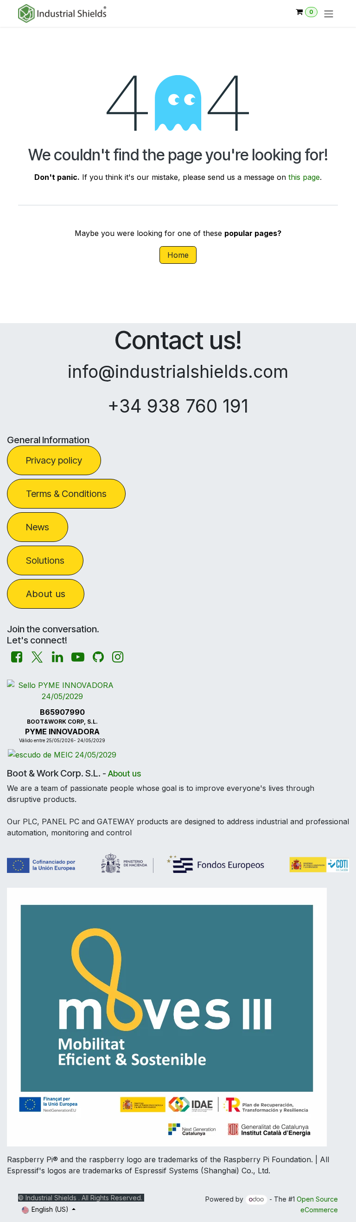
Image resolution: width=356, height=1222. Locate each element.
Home (178, 255)
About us (45, 593)
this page (304, 177)
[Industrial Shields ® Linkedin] (57, 657)
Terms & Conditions (66, 493)
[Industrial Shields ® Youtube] (78, 657)
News (37, 527)
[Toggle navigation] (328, 13)
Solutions (45, 560)
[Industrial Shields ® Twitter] (37, 657)
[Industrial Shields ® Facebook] (16, 657)
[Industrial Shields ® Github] (98, 657)
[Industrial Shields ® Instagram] (117, 657)
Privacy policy (54, 460)
